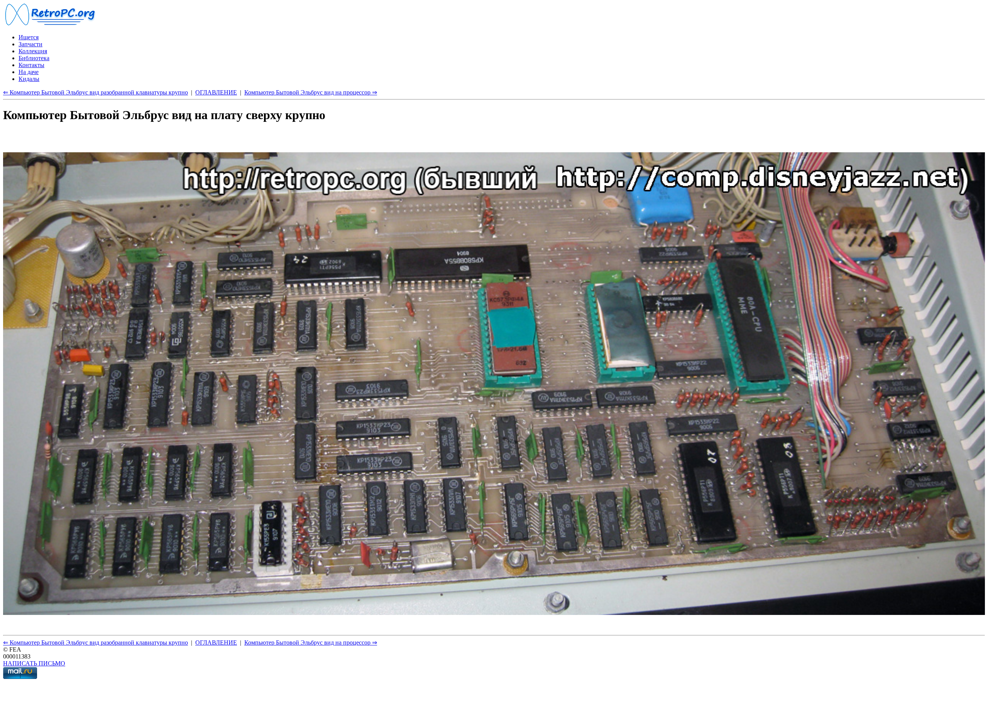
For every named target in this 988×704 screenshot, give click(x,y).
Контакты (31, 65)
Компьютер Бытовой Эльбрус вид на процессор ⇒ (310, 92)
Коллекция (33, 51)
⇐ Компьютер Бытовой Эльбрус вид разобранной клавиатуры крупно (95, 92)
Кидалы (29, 79)
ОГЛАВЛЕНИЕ (216, 92)
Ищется (29, 37)
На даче (29, 72)
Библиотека (34, 58)
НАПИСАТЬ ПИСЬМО (34, 663)
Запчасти (30, 44)
